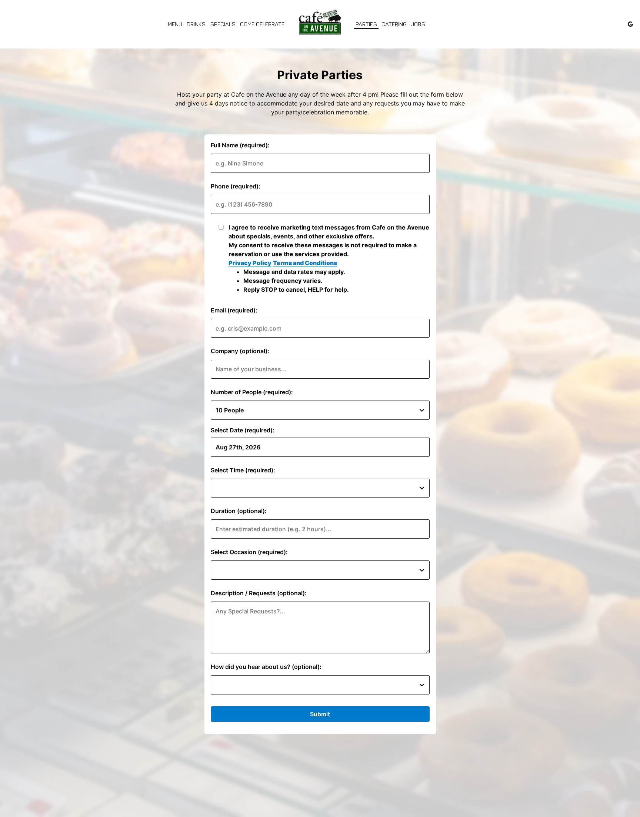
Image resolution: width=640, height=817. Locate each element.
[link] (319, 24)
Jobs (418, 24)
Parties (366, 24)
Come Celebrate (262, 24)
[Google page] (630, 24)
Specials (223, 24)
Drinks (196, 24)
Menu (175, 24)
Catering (394, 24)
